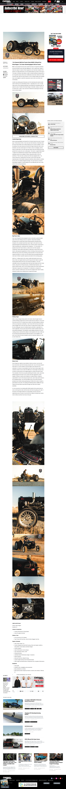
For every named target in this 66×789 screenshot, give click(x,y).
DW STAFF (5, 770)
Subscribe (44, 1)
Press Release (50, 780)
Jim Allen (26, 731)
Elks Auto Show (52, 144)
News (14, 1)
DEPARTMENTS (6, 753)
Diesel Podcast (38, 1)
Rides (17, 1)
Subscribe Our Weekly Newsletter (28, 136)
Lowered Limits (52, 124)
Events (32, 1)
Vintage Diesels (27, 733)
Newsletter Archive (43, 780)
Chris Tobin (27, 744)
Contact (22, 780)
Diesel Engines (27, 708)
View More (55, 147)
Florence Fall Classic (53, 140)
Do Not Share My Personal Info (32, 780)
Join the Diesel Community (55, 59)
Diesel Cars (10, 753)
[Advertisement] (33, 22)
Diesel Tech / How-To (33, 721)
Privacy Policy (12, 780)
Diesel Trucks (32, 746)
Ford (35, 708)
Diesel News (52, 753)
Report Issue (46, 783)
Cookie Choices (56, 783)
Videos (21, 1)
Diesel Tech (27, 1)
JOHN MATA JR (27, 706)
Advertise (18, 780)
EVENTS (36, 746)
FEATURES (32, 708)
